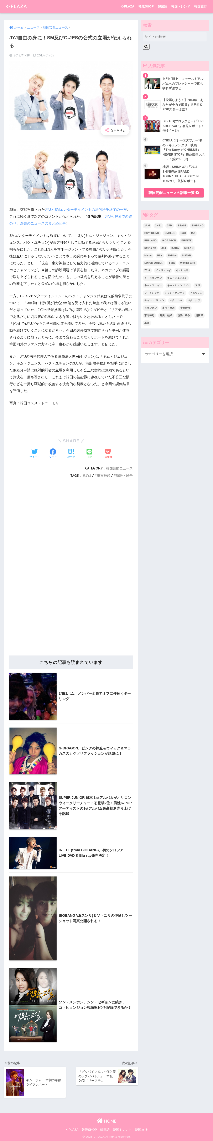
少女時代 (185, 307)
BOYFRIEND (151, 233)
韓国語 (162, 6)
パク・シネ (176, 300)
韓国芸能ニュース (119, 468)
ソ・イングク (151, 292)
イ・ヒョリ (182, 270)
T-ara (172, 262)
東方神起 (103, 475)
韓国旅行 (200, 6)
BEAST (182, 225)
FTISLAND (150, 240)
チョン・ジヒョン (154, 300)
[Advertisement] (71, 527)
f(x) (193, 233)
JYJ (88, 475)
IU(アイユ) (150, 248)
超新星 (199, 315)
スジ (197, 285)
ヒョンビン (150, 307)
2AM (147, 225)
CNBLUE (170, 233)
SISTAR (186, 255)
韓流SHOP (146, 6)
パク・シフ (194, 300)
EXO (183, 233)
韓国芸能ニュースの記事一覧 (172, 193)
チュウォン (196, 292)
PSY (159, 255)
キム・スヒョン (153, 285)
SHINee (172, 255)
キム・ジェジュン (177, 277)
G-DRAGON (169, 240)
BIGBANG (197, 225)
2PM (169, 225)
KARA (175, 248)
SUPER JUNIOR (153, 262)
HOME (109, 1121)
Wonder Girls (188, 262)
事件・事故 (168, 307)
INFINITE (186, 240)
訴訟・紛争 (124, 475)
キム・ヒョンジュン (178, 285)
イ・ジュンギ (163, 270)
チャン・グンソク (175, 292)
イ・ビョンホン (153, 277)
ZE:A (147, 270)
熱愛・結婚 (166, 315)
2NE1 (158, 225)
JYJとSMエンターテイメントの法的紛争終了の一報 (86, 210)
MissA (148, 255)
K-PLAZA (16, 6)
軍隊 (146, 322)
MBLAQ (188, 248)
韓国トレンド (180, 6)
